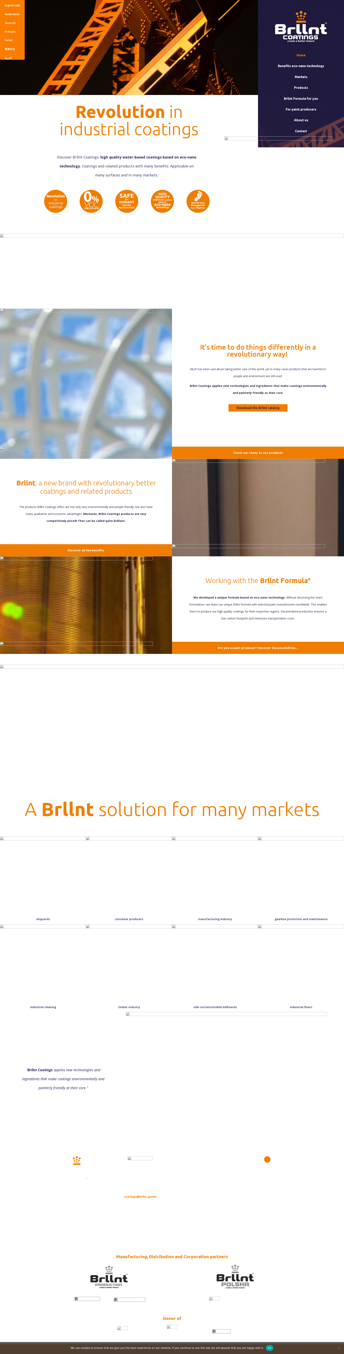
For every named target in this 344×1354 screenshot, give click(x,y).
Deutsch (10, 23)
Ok (269, 1347)
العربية (8, 58)
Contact (301, 131)
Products (301, 87)
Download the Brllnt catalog (258, 408)
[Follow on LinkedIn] (267, 1159)
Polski (9, 40)
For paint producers (301, 109)
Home (301, 55)
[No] (339, 1348)
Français (10, 31)
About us (301, 120)
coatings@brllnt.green (140, 1196)
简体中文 (10, 49)
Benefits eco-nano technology (301, 66)
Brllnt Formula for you (301, 98)
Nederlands (12, 14)
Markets (301, 77)
